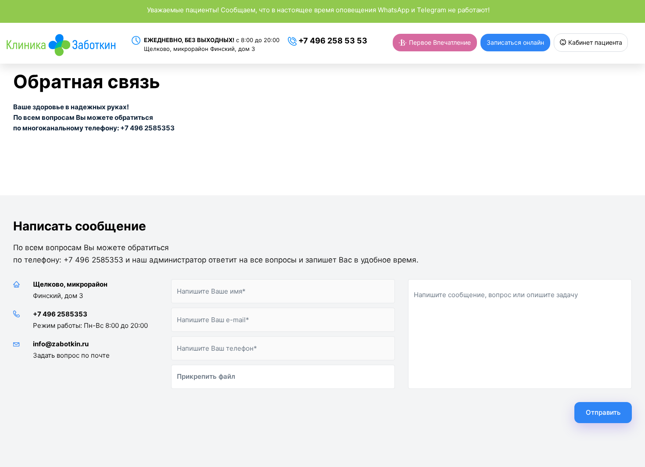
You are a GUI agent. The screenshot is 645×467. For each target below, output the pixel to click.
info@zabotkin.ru (61, 344)
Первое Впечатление (439, 42)
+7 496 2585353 (60, 314)
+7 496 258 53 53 (332, 40)
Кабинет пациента (594, 42)
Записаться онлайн (515, 42)
